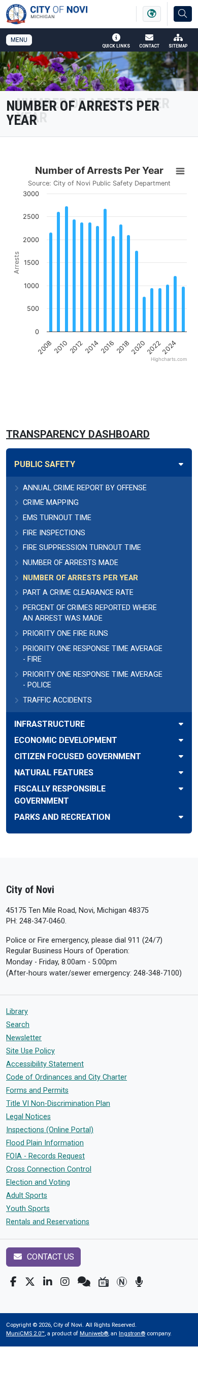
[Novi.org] (122, 1282)
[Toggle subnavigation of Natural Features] (181, 772)
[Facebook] (13, 1282)
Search (17, 1024)
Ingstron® (132, 1333)
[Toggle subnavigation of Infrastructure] (181, 724)
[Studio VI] (103, 1282)
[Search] (183, 14)
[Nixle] (84, 1282)
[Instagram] (65, 1282)
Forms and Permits (37, 1090)
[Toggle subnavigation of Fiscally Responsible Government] (181, 789)
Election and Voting (38, 1182)
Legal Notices (28, 1116)
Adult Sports (26, 1195)
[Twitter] (30, 1282)
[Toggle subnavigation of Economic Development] (181, 740)
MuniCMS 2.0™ (25, 1333)
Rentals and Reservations (47, 1222)
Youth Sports (28, 1208)
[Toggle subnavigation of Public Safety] (181, 464)
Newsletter (24, 1038)
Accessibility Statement (45, 1064)
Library (17, 1011)
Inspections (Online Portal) (49, 1130)
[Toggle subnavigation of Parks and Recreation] (181, 817)
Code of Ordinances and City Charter (66, 1077)
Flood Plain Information (45, 1143)
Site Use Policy (30, 1051)
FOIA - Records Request (45, 1156)
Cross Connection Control (48, 1169)
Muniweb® (94, 1333)
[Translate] (152, 14)
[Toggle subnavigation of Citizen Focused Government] (181, 756)
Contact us (49, 1257)
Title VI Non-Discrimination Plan (58, 1103)
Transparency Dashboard (78, 434)
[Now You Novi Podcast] (139, 1282)
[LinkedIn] (47, 1282)
